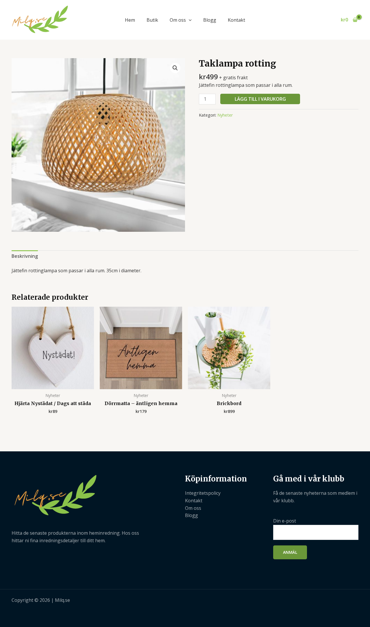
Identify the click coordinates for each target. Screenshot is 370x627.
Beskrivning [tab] (25, 256)
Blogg (209, 20)
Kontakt (236, 20)
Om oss (178, 20)
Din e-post (284, 521)
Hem (130, 20)
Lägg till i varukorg (260, 99)
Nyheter (225, 115)
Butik (152, 20)
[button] (189, 20)
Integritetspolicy (203, 493)
